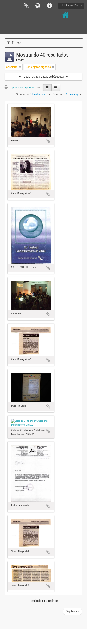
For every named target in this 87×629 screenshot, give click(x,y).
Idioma (38, 6)
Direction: (58, 94)
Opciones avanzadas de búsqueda (44, 76)
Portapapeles (26, 6)
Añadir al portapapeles (48, 141)
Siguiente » (72, 611)
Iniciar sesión (70, 5)
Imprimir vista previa (21, 87)
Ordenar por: (23, 94)
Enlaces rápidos (49, 6)
